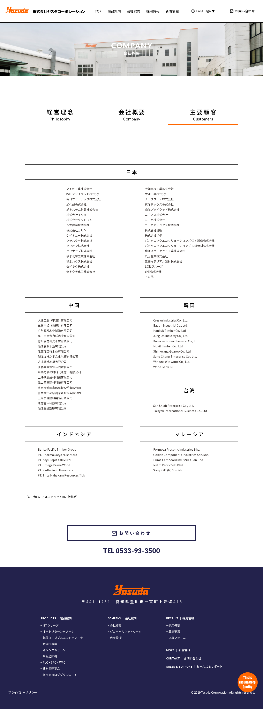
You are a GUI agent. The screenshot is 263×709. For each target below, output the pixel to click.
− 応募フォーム (176, 638)
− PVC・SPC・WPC (52, 662)
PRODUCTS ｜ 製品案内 (56, 618)
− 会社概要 (114, 625)
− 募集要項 (173, 631)
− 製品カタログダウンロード (58, 675)
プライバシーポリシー (22, 692)
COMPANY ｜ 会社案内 (122, 618)
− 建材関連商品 (50, 668)
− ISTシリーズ (49, 625)
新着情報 (172, 11)
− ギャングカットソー (54, 650)
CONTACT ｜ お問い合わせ (183, 658)
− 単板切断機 (48, 656)
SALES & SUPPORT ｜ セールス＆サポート (194, 666)
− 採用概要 (173, 625)
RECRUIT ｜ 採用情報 (180, 618)
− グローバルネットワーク (125, 631)
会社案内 (133, 11)
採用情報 (152, 11)
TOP (98, 11)
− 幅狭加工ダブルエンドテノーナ (61, 638)
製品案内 (114, 11)
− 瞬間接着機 (48, 644)
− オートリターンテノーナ (57, 631)
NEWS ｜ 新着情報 (178, 650)
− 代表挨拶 (114, 638)
